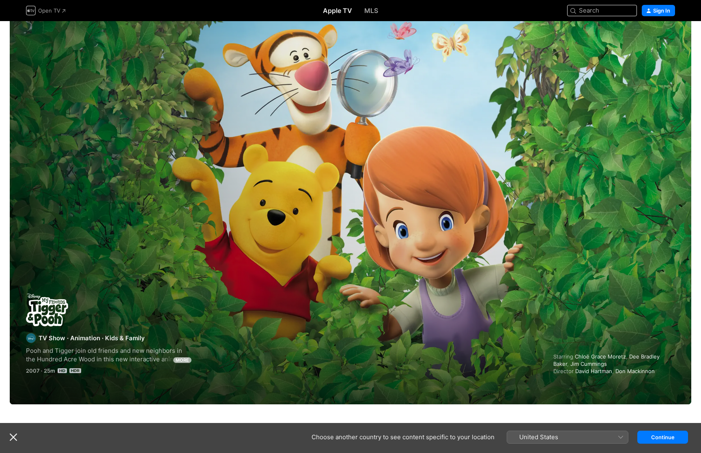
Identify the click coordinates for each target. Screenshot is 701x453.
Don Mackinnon (635, 371)
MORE (182, 360)
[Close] (13, 437)
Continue (663, 437)
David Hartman (593, 371)
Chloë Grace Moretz (600, 356)
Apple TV (337, 10)
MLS (371, 10)
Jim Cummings (588, 364)
